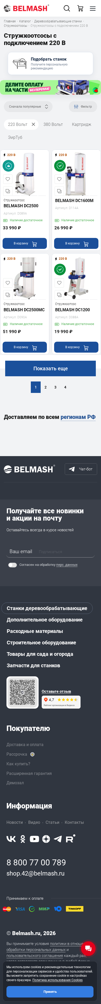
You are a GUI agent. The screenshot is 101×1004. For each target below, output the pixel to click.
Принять (50, 992)
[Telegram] (58, 839)
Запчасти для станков (33, 665)
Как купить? (18, 763)
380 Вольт (53, 124)
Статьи (52, 822)
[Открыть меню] (92, 8)
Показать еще (50, 368)
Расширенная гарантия (29, 773)
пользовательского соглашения (34, 955)
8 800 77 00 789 (36, 862)
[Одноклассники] (23, 839)
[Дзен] (46, 839)
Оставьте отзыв (56, 691)
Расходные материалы (35, 631)
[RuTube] (70, 839)
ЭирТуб (15, 137)
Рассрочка (16, 754)
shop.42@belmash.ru (35, 873)
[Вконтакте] (11, 839)
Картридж (81, 124)
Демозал (15, 782)
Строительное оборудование (41, 642)
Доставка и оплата (25, 744)
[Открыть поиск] (67, 8)
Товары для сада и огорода (40, 654)
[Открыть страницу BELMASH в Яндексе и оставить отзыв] (22, 692)
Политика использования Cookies (57, 980)
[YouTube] (34, 839)
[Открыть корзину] (80, 8)
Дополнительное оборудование (45, 620)
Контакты (74, 822)
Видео (34, 822)
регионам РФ (78, 417)
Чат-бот (85, 469)
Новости (14, 822)
